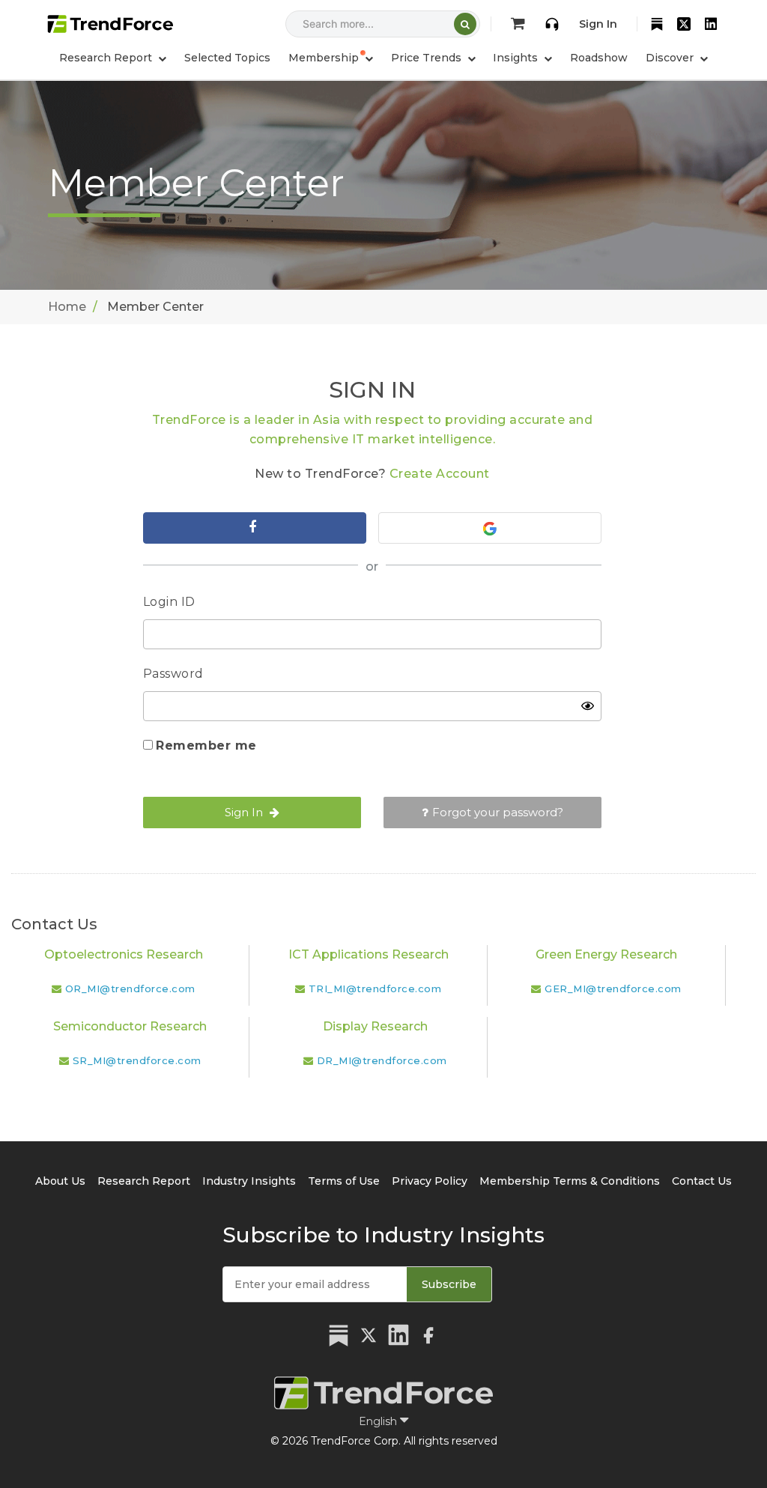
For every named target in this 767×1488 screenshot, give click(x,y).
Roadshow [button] (599, 57)
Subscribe (449, 1284)
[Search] (465, 24)
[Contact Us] (552, 23)
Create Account (439, 474)
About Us (60, 1181)
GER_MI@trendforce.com (613, 988)
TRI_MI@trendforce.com (375, 988)
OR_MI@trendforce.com (130, 988)
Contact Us (702, 1181)
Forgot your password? (497, 812)
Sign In (598, 24)
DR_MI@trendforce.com (382, 1060)
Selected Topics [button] (227, 57)
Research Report (143, 1181)
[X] (684, 24)
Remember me (206, 745)
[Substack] (657, 24)
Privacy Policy (429, 1181)
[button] (330, 57)
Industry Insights (249, 1181)
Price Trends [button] (427, 57)
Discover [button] (671, 57)
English (379, 1421)
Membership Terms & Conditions (569, 1181)
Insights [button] (517, 57)
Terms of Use (344, 1181)
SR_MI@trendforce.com (137, 1060)
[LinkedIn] (711, 24)
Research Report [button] (107, 57)
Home (67, 307)
